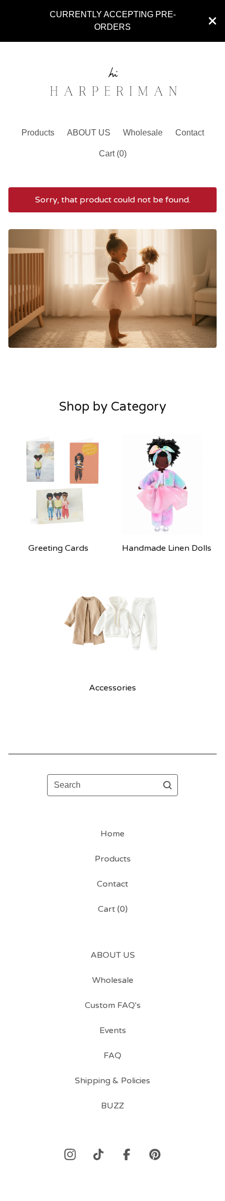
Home (112, 834)
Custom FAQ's (113, 1005)
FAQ (112, 1055)
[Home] (112, 80)
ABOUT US (88, 132)
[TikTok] (98, 1154)
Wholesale (143, 132)
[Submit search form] (167, 785)
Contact (189, 132)
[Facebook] (127, 1154)
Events (112, 1030)
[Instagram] (70, 1154)
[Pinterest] (155, 1154)
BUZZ (112, 1106)
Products (37, 132)
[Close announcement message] (212, 21)
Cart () (113, 153)
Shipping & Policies (112, 1080)
